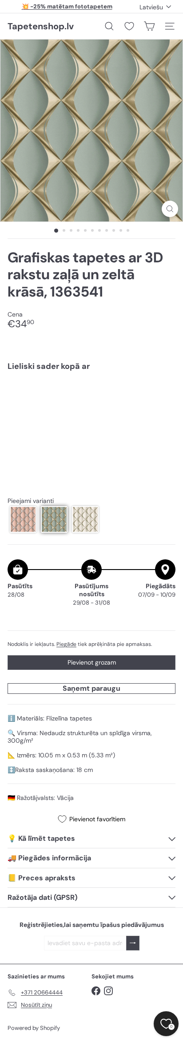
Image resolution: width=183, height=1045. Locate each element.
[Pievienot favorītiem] (163, 396)
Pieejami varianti (31, 501)
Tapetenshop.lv (41, 26)
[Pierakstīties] (132, 943)
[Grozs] (149, 26)
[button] (23, 519)
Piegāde (66, 644)
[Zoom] (170, 209)
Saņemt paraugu (91, 688)
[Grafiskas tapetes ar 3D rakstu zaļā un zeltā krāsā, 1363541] (91, 404)
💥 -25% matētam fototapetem (67, 6)
